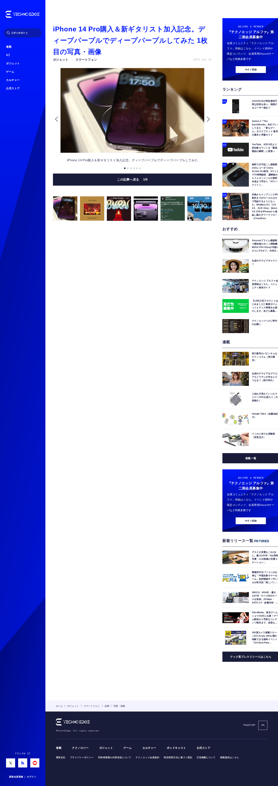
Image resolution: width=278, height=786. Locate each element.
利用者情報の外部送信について (114, 757)
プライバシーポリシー (82, 757)
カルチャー (13, 80)
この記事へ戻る (132, 179)
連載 (9, 46)
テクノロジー (80, 747)
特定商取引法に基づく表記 (178, 757)
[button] (56, 119)
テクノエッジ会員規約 (147, 757)
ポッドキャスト (176, 747)
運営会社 (60, 757)
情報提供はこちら (229, 757)
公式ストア (13, 88)
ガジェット (13, 63)
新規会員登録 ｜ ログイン (22, 776)
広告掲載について (206, 757)
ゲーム (10, 71)
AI (8, 55)
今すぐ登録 (251, 69)
